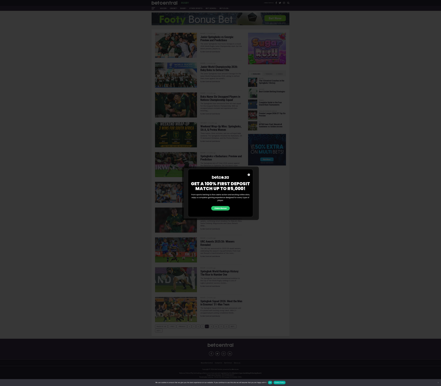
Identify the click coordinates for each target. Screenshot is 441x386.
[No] (438, 382)
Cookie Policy (279, 382)
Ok (270, 382)
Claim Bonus (220, 208)
